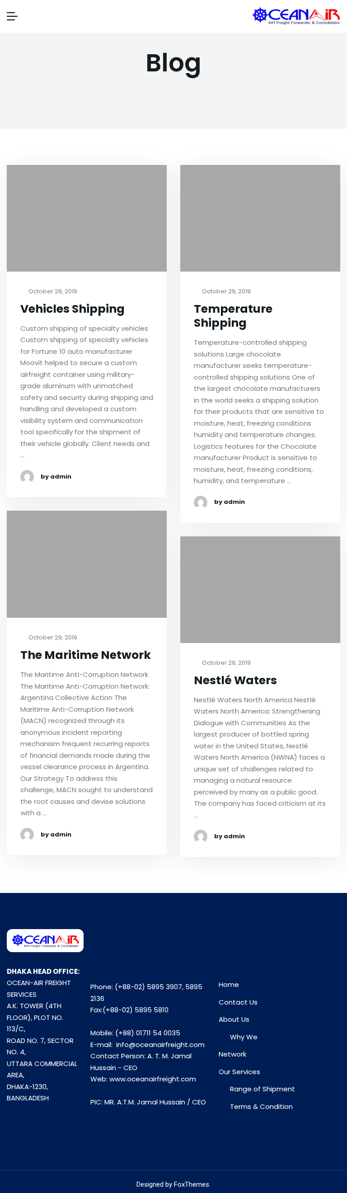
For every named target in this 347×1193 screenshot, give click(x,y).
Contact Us (238, 1002)
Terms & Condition (261, 1106)
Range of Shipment (262, 1089)
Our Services (239, 1071)
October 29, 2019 (52, 292)
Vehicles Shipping (72, 309)
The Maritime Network (85, 655)
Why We (244, 1037)
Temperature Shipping (233, 316)
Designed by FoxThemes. (173, 1184)
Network (232, 1054)
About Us (234, 1019)
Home (229, 984)
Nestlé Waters (235, 680)
